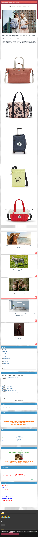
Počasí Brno (19, 436)
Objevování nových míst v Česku (7, 386)
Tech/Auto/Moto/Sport (6, 365)
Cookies (4, 368)
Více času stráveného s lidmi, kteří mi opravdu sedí (10, 377)
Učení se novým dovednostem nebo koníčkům (9, 390)
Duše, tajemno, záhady (6, 358)
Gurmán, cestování (6, 363)
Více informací (11, 532)
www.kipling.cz (14, 45)
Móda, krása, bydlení (19, 7)
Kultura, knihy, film (6, 351)
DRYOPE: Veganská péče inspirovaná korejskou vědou (19, 292)
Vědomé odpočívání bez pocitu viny (7, 388)
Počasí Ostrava (19, 439)
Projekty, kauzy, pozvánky (7, 353)
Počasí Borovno (19, 442)
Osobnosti (4, 356)
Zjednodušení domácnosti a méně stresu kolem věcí (10, 392)
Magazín (4, 349)
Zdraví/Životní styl (6, 361)
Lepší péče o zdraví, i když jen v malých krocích (9, 379)
